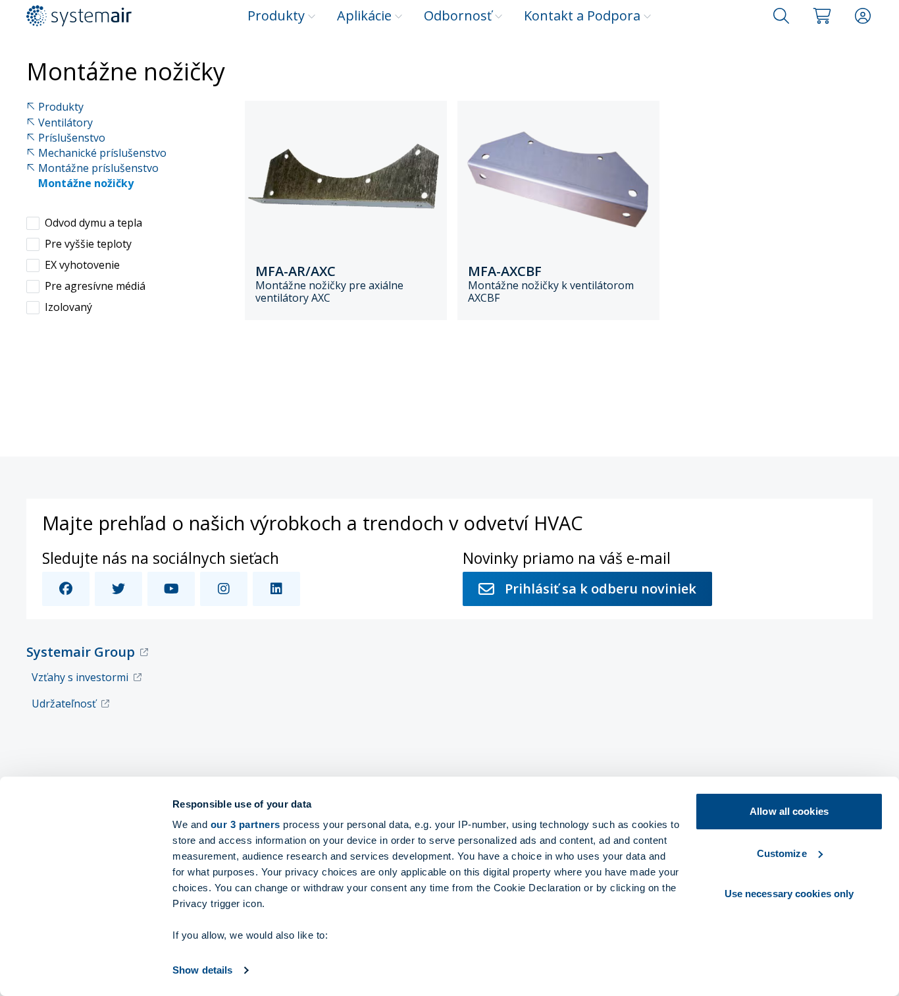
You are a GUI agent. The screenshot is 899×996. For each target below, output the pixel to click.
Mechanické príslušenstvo (102, 153)
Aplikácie (364, 15)
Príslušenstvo (71, 138)
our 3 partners (245, 824)
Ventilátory (65, 123)
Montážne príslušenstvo (98, 168)
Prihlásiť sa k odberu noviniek (600, 588)
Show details (202, 970)
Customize (782, 853)
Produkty (276, 15)
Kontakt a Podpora (582, 15)
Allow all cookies (789, 811)
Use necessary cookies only (789, 893)
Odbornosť (458, 15)
